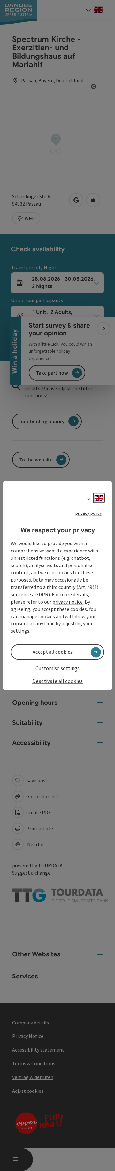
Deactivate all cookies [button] (57, 681)
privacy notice (67, 601)
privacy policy (88, 513)
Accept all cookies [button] (53, 652)
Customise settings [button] (57, 668)
